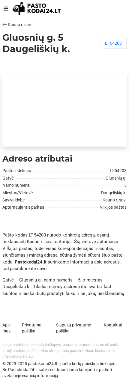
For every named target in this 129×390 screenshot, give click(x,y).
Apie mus (6, 328)
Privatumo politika (31, 328)
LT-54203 (113, 43)
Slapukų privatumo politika (73, 328)
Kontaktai (113, 325)
